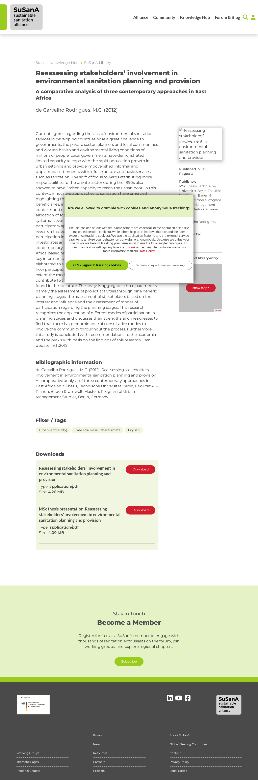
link (132, 247)
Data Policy (147, 251)
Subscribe (129, 661)
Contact (175, 753)
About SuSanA (180, 735)
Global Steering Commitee (188, 744)
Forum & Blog (227, 17)
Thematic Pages (28, 762)
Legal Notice (178, 771)
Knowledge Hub (195, 17)
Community (164, 17)
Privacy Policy (179, 762)
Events (97, 735)
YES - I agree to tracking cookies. (97, 265)
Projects (98, 771)
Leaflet (218, 310)
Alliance (140, 17)
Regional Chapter (29, 771)
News (97, 744)
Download (140, 469)
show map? (200, 287)
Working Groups (28, 753)
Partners (99, 762)
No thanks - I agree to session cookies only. (160, 265)
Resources (100, 753)
